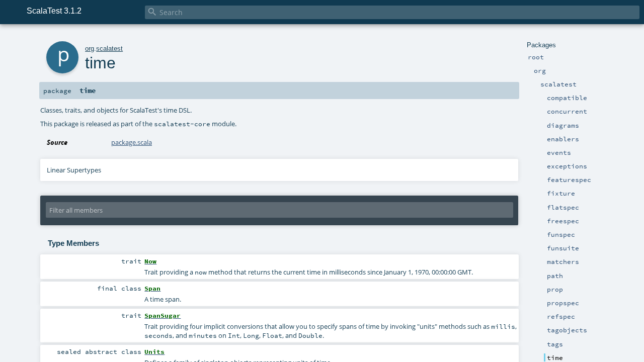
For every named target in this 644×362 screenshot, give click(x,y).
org (89, 48)
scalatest (109, 48)
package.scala (131, 142)
